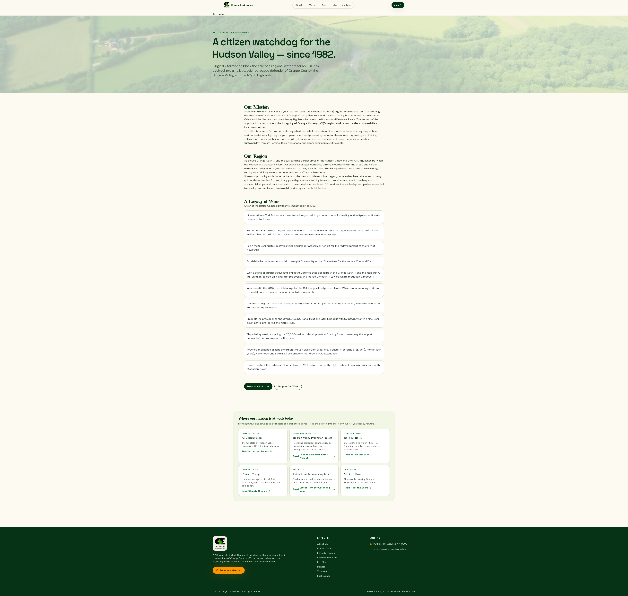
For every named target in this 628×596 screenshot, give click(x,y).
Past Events (323, 575)
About (299, 5)
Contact (346, 5)
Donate (321, 566)
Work (312, 5)
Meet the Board (256, 386)
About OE (322, 543)
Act (324, 5)
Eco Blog (322, 562)
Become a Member (230, 570)
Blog (335, 5)
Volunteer (322, 571)
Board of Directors (327, 557)
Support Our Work (288, 386)
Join (396, 5)
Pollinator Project (326, 552)
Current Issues (325, 548)
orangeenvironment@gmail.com (391, 549)
